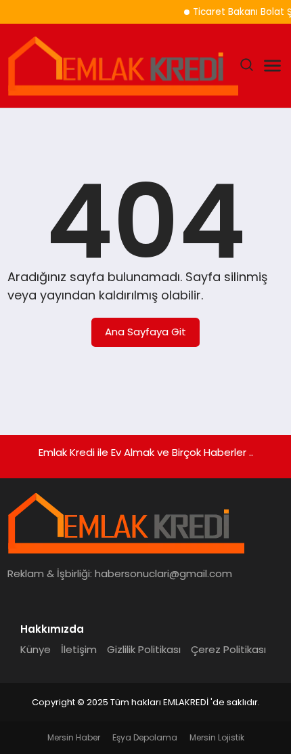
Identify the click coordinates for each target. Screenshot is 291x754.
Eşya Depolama (144, 737)
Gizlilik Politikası (144, 649)
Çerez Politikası (228, 649)
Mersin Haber (73, 737)
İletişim (79, 649)
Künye (35, 649)
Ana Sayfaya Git (145, 331)
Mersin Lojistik (216, 737)
